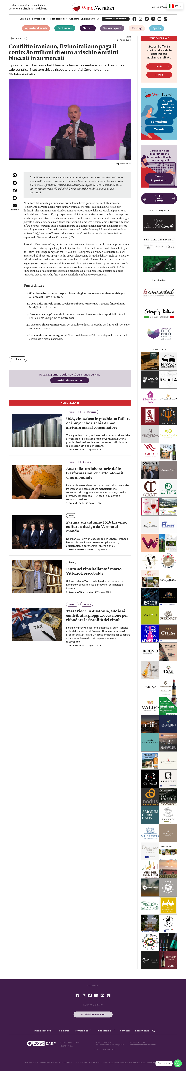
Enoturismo (65, 28)
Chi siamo (25, 19)
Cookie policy (128, 1062)
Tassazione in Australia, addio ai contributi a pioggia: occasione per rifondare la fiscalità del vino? (97, 615)
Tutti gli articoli (42, 1030)
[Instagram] (140, 19)
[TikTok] (165, 19)
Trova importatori (159, 178)
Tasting (137, 28)
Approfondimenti (36, 28)
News (71, 515)
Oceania (87, 462)
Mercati (88, 28)
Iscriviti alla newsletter (115, 19)
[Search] (98, 19)
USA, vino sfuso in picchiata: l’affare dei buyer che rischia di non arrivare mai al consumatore (98, 423)
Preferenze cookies (143, 1062)
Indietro (20, 38)
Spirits (156, 28)
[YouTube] (159, 19)
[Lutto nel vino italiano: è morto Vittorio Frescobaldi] (37, 576)
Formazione (38, 19)
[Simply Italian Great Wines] (159, 313)
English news (88, 19)
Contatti (74, 19)
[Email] (15, 198)
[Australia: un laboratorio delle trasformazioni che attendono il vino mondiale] (37, 482)
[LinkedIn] (153, 19)
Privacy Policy (115, 1062)
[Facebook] (134, 19)
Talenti (159, 129)
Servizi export (112, 28)
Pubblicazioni (57, 19)
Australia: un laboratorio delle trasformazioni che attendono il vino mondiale (94, 473)
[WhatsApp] (15, 190)
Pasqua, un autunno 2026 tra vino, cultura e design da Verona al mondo (96, 527)
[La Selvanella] (159, 223)
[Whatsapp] (178, 1063)
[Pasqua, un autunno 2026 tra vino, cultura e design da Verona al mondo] (37, 532)
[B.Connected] (159, 293)
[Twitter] (147, 19)
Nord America (89, 412)
